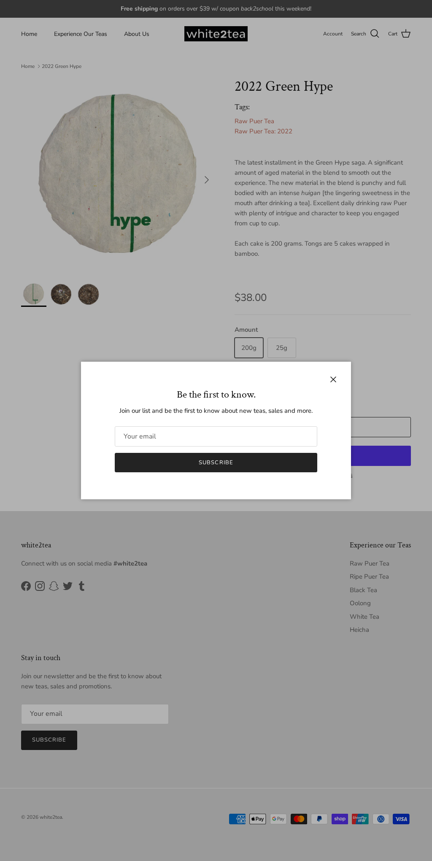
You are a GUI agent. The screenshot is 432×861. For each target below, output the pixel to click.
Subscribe (216, 462)
